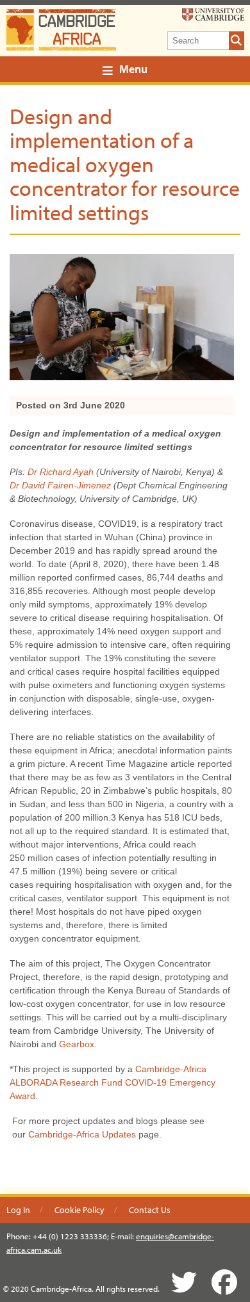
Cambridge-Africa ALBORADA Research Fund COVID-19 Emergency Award (112, 1082)
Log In (18, 1210)
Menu (133, 68)
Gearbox (76, 1044)
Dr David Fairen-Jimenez (60, 485)
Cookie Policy (79, 1210)
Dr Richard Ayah (61, 472)
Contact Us (150, 1210)
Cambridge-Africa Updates (82, 1134)
